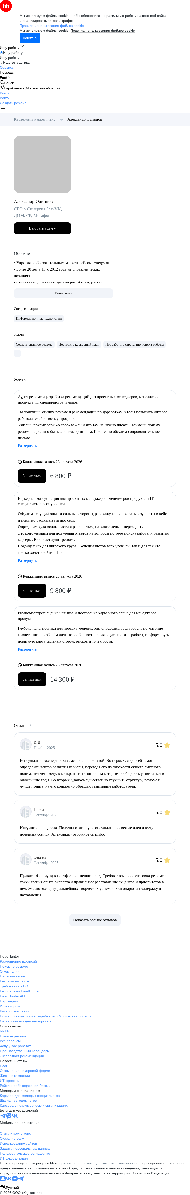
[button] (5, 93)
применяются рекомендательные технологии (96, 1163)
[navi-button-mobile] (3, 109)
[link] (7, 82)
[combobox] (9, 1186)
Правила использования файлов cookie (103, 30)
